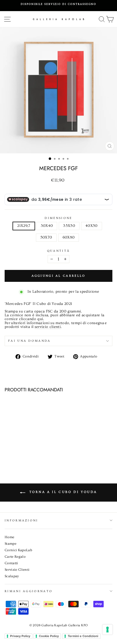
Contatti (11, 563)
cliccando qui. (31, 319)
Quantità (58, 250)
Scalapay (12, 576)
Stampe (10, 544)
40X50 (91, 226)
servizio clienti (48, 327)
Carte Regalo (15, 557)
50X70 (46, 237)
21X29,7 (23, 226)
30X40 (47, 226)
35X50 (69, 226)
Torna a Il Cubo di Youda (62, 492)
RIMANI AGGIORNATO (29, 591)
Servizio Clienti (17, 570)
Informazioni (21, 520)
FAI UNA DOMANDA (29, 341)
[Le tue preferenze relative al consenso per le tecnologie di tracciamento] (107, 629)
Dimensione (58, 218)
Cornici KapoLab (18, 550)
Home (9, 537)
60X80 (69, 237)
